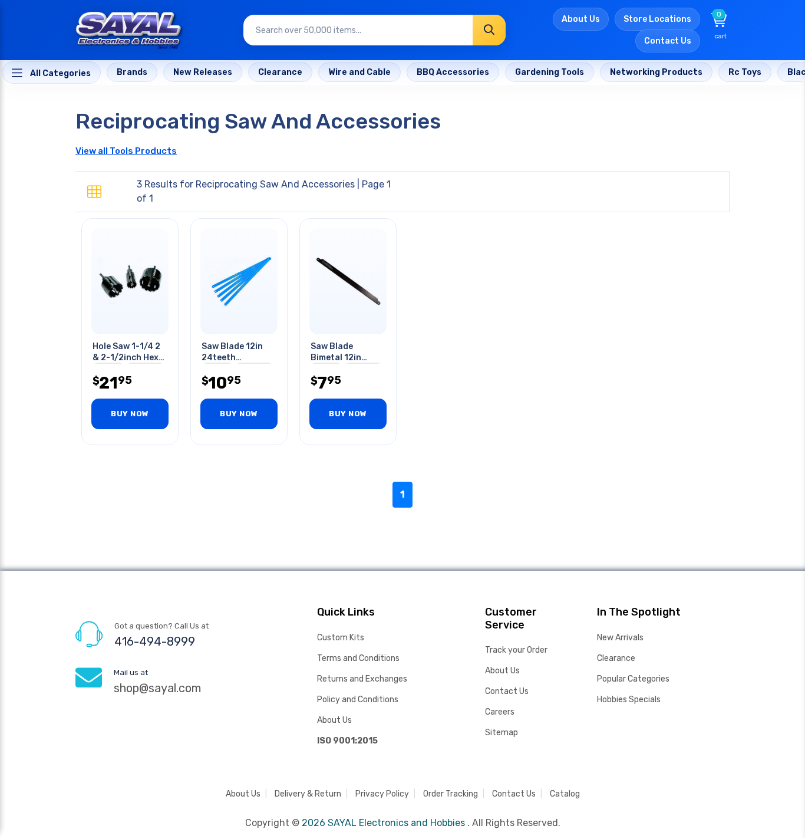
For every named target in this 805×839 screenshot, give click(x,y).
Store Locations (657, 19)
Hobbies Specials (629, 700)
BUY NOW (130, 413)
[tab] (94, 192)
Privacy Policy (382, 794)
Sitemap (501, 733)
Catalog (565, 794)
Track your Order (516, 650)
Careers (499, 712)
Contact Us (667, 41)
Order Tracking (450, 794)
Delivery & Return (308, 794)
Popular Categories (633, 679)
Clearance (616, 658)
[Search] (489, 30)
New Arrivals (620, 638)
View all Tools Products (126, 151)
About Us (581, 19)
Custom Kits (340, 638)
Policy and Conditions (357, 700)
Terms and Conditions (358, 658)
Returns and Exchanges (362, 679)
